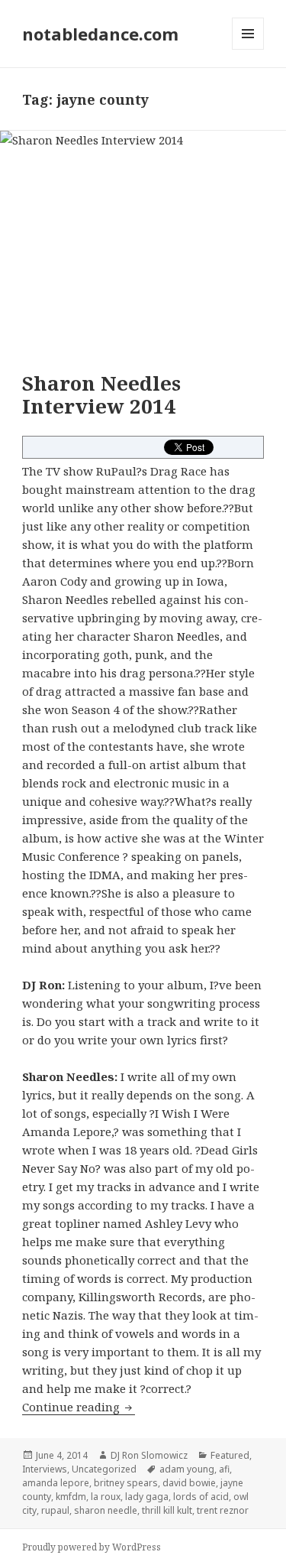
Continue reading (78, 1406)
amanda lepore (55, 1482)
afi (224, 1469)
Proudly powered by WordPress (91, 1547)
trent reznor (223, 1510)
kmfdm (71, 1496)
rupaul (55, 1510)
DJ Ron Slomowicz (149, 1455)
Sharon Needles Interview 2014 (101, 394)
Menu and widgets (248, 49)
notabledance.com (100, 33)
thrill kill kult (167, 1510)
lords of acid (201, 1496)
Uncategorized (104, 1469)
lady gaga (147, 1496)
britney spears (126, 1482)
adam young (186, 1469)
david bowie (189, 1482)
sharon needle (105, 1510)
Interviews (44, 1469)
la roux (106, 1496)
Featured (229, 1455)
